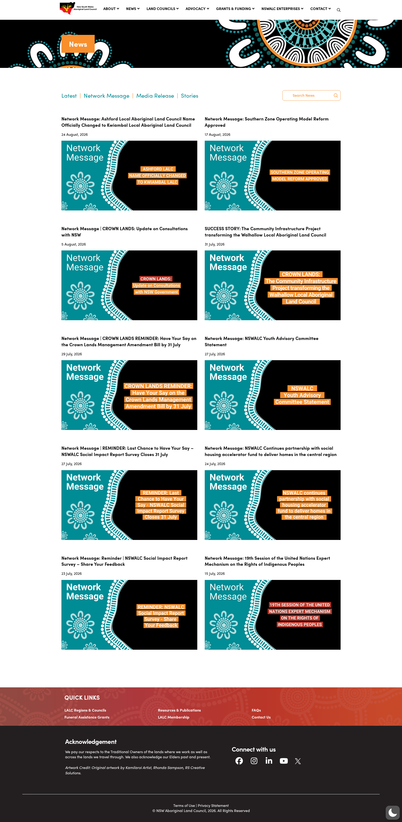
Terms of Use (184, 805)
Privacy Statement (213, 805)
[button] (338, 10)
